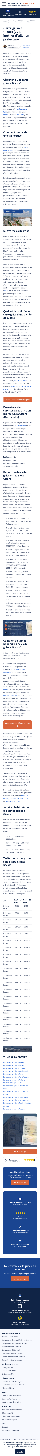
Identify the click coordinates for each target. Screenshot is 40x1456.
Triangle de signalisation (11, 1416)
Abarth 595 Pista (20, 380)
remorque (20, 114)
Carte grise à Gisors (31, 21)
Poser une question (26, 46)
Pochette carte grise (9, 1419)
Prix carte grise (11, 21)
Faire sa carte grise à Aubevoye (14, 1109)
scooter (6, 114)
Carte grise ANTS (8, 1374)
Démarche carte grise (10, 1336)
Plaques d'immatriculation (12, 1409)
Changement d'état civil (11, 1350)
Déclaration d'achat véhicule (12, 1360)
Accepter (20, 1452)
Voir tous (19, 1162)
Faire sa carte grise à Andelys (14, 1080)
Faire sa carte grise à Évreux (13, 1062)
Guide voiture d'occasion (11, 1395)
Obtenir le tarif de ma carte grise (17, 399)
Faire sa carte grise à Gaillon (13, 1082)
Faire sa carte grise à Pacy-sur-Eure (16, 1100)
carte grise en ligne (15, 5)
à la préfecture (20, 425)
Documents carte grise (10, 1430)
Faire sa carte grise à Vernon (13, 1065)
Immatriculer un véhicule (11, 1346)
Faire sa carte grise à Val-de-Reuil (15, 1071)
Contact (5, 1427)
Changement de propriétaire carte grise (17, 1340)
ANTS (6, 290)
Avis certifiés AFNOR (10, 1162)
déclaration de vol (10, 695)
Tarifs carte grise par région (12, 1381)
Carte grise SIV (7, 1367)
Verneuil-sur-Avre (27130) (20, 798)
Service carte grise (9, 1370)
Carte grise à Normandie (19, 21)
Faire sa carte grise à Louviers (14, 1068)
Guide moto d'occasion (10, 1399)
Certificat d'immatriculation (12, 1353)
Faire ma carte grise (20, 1151)
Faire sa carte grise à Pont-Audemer (16, 1077)
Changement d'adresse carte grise (14, 1343)
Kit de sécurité (7, 1413)
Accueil (5, 21)
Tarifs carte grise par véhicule (13, 1384)
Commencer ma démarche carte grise (17, 724)
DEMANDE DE (21, 3)
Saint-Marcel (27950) (14, 801)
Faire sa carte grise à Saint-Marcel (16, 1097)
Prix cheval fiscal (8, 1388)
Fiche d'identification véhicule (13, 1356)
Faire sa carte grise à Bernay (13, 1074)
